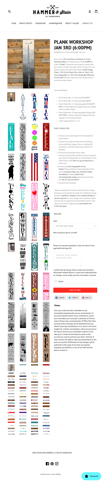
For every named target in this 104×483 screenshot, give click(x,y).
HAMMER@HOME (55, 23)
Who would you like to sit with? (65, 233)
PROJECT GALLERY (72, 23)
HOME (14, 23)
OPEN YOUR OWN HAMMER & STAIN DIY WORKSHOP (52, 453)
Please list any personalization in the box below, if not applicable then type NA (73, 246)
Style (55, 221)
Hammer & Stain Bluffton (53, 474)
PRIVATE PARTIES (25, 23)
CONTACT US (87, 23)
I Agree (60, 281)
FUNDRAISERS (40, 23)
